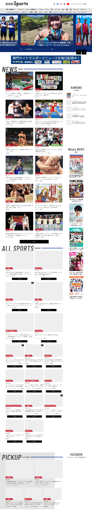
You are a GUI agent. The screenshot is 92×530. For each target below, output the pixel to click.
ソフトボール (20, 9)
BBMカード (25, 12)
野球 (50, 12)
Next (84, 52)
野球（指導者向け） (11, 9)
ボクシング (76, 9)
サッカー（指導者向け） (31, 9)
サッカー (55, 12)
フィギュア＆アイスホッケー (13, 12)
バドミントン (76, 12)
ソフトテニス (68, 12)
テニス (61, 12)
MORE (34, 241)
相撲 (67, 9)
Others (40, 12)
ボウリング (83, 9)
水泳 (63, 9)
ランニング (57, 9)
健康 (36, 12)
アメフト (47, 9)
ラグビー (83, 12)
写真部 (31, 12)
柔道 (71, 9)
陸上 (52, 9)
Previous (78, 52)
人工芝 (45, 12)
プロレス (41, 9)
